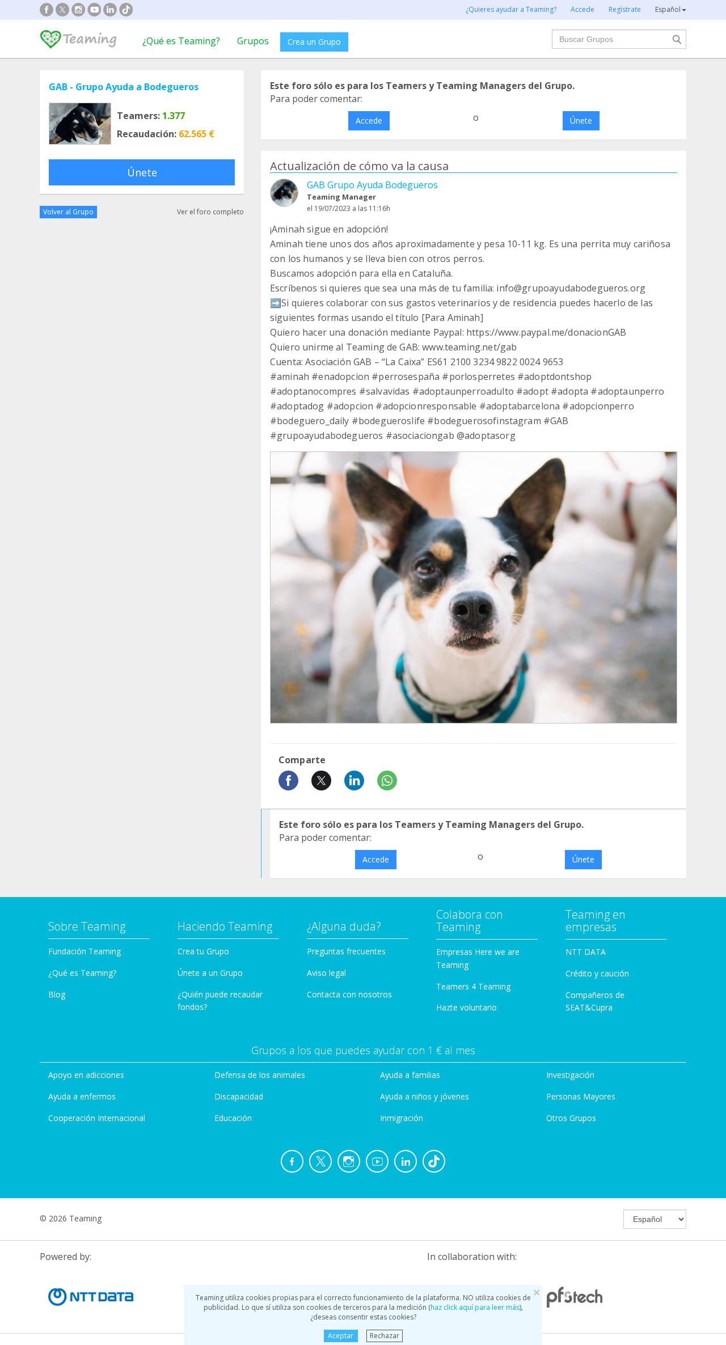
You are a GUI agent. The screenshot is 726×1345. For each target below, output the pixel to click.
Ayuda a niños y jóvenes (424, 1096)
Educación (233, 1118)
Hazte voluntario (466, 1007)
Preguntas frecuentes (346, 951)
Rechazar (384, 1335)
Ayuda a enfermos (82, 1096)
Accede (369, 120)
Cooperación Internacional (96, 1118)
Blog (56, 994)
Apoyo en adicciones (86, 1074)
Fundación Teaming (84, 951)
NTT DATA (585, 951)
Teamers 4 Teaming (473, 986)
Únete (142, 172)
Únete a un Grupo (210, 972)
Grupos (253, 41)
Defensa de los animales (259, 1074)
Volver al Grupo (68, 212)
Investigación (570, 1074)
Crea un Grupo (314, 41)
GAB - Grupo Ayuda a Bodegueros (124, 87)
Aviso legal (326, 972)
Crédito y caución (597, 973)
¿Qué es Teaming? (181, 41)
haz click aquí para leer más (475, 1307)
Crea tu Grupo (203, 951)
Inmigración (401, 1118)
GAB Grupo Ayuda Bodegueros (372, 185)
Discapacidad (238, 1096)
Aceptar (340, 1335)
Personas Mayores (580, 1096)
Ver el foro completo (210, 212)
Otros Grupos (571, 1118)
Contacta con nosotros (349, 994)
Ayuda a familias (410, 1074)
